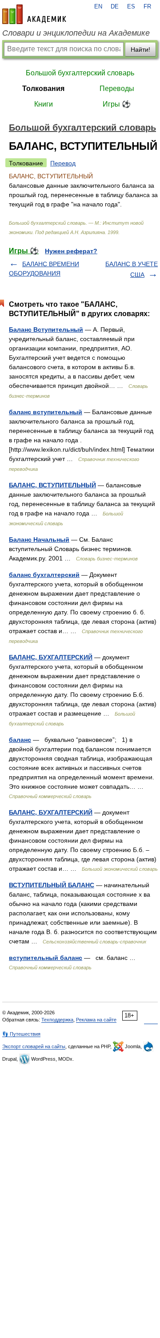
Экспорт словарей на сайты (33, 1046)
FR (147, 7)
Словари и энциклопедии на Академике (76, 33)
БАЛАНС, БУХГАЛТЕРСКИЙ (50, 657)
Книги (43, 104)
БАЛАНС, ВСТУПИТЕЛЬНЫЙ (52, 485)
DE (115, 7)
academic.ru (34, 14)
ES (131, 7)
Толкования (43, 88)
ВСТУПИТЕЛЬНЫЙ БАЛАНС (51, 885)
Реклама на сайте (96, 1019)
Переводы (117, 88)
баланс (20, 739)
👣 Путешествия (21, 1034)
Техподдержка (57, 1019)
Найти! (140, 49)
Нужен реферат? (71, 251)
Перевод (63, 163)
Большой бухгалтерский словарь (80, 73)
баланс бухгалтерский (44, 574)
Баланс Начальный (39, 539)
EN (98, 7)
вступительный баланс (45, 957)
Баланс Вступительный (46, 329)
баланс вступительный (45, 412)
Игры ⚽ (117, 104)
